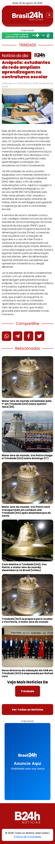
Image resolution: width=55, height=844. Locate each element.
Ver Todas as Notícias (27, 709)
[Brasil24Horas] (27, 16)
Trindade (27, 691)
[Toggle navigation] (49, 15)
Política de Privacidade (27, 836)
